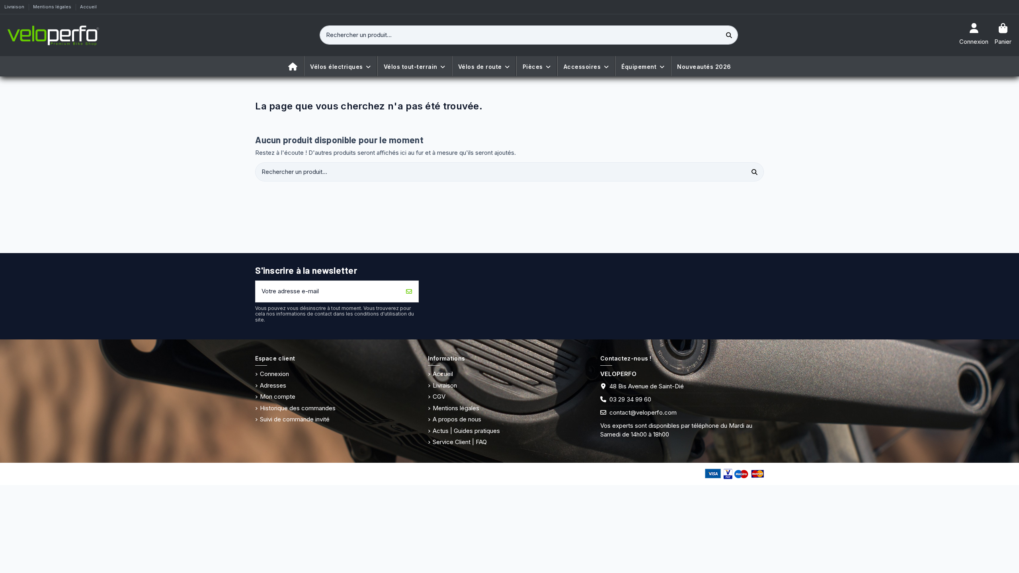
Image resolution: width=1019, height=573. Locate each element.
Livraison (14, 7)
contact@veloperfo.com (643, 412)
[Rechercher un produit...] (729, 35)
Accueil (88, 7)
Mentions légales (52, 7)
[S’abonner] (409, 291)
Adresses (273, 385)
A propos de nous (457, 419)
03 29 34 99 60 (630, 399)
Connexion (274, 374)
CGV (439, 396)
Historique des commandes (298, 408)
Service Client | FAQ (460, 442)
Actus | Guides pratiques (466, 431)
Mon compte (277, 396)
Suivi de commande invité (295, 419)
